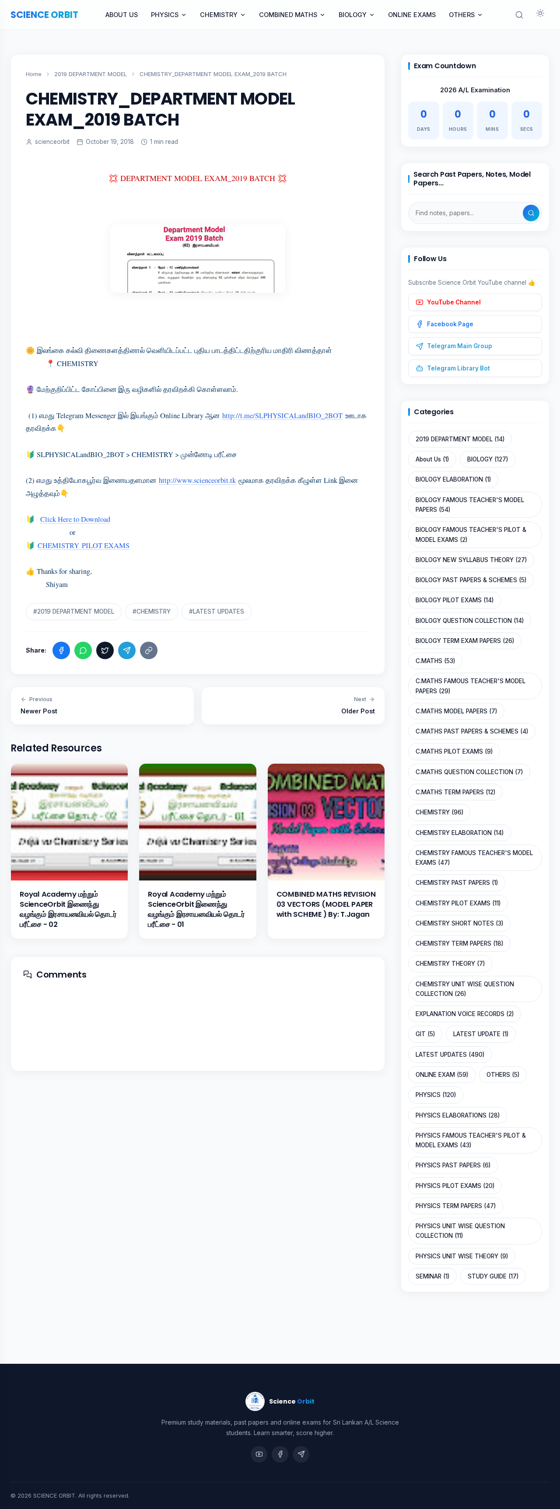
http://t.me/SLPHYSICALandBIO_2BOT (282, 415)
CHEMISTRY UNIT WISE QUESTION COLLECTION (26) (465, 989)
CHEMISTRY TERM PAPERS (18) (459, 943)
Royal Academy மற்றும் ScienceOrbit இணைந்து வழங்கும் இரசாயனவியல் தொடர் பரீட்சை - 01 (196, 909)
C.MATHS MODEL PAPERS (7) (456, 711)
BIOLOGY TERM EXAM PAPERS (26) (465, 640)
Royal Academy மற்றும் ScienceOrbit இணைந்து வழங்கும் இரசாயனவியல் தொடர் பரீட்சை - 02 (68, 909)
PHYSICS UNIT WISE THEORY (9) (462, 1256)
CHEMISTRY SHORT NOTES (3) (459, 923)
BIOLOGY (353, 14)
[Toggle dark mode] (540, 15)
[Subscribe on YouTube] (259, 1454)
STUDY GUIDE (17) (493, 1276)
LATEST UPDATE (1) (480, 1033)
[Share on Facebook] (61, 650)
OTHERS (462, 14)
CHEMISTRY (219, 14)
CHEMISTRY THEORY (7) (450, 963)
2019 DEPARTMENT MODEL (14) (460, 439)
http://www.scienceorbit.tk (197, 480)
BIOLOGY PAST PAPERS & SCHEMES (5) (471, 579)
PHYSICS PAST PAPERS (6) (453, 1165)
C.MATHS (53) (435, 660)
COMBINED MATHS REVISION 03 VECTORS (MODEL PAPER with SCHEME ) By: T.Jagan (326, 904)
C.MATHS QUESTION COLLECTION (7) (469, 771)
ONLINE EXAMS (412, 14)
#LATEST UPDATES (216, 611)
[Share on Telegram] (127, 650)
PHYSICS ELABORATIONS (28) (458, 1115)
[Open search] (519, 15)
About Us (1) (432, 459)
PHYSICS (164, 14)
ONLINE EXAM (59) (442, 1074)
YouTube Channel (454, 302)
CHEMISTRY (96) (439, 812)
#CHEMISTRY (152, 611)
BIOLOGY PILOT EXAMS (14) (455, 600)
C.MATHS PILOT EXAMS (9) (454, 751)
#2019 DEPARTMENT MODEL (73, 611)
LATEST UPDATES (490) (450, 1054)
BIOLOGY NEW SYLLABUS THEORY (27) (471, 559)
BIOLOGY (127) (487, 459)
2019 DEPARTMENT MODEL (90, 73)
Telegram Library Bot (458, 368)
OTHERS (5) (502, 1074)
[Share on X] (105, 650)
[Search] (531, 213)
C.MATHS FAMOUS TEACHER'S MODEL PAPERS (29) (470, 686)
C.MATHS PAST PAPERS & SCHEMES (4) (472, 731)
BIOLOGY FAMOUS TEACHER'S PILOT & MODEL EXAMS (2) (471, 534)
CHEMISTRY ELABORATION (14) (460, 832)
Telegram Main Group (459, 345)
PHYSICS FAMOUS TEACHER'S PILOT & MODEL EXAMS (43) (471, 1140)
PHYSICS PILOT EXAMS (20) (455, 1185)
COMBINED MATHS (288, 14)
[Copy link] (149, 650)
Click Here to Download (75, 519)
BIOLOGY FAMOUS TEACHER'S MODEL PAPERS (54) (470, 504)
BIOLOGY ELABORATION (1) (453, 479)
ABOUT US (121, 14)
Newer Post (39, 705)
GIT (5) (425, 1033)
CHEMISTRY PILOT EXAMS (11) (458, 903)
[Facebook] (280, 1454)
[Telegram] (301, 1454)
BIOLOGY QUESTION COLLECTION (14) (470, 620)
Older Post (358, 705)
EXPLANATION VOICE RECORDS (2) (465, 1013)
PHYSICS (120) (436, 1094)
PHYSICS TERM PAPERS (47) (456, 1205)
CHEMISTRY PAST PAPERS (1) (457, 882)
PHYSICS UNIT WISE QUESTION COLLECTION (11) (460, 1231)
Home (34, 73)
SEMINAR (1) (432, 1276)
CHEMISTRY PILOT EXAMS (84, 545)
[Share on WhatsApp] (83, 650)
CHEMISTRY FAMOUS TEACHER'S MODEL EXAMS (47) (474, 857)
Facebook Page (450, 324)
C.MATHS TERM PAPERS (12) (455, 792)
